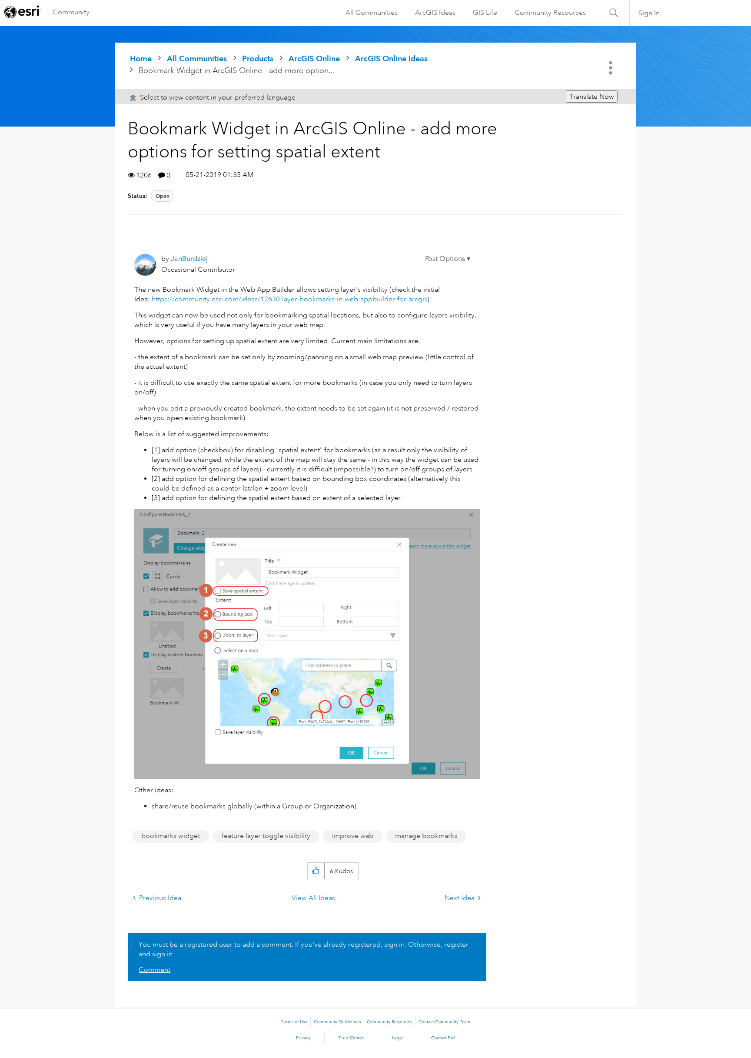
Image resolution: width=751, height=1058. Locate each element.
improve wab (352, 835)
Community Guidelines (337, 1022)
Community (71, 12)
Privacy (303, 1038)
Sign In (649, 13)
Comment (154, 969)
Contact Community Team (444, 1022)
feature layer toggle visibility (266, 835)
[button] (447, 259)
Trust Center (351, 1038)
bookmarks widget (170, 835)
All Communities (372, 12)
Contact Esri (443, 1038)
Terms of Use (294, 1022)
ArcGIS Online (314, 58)
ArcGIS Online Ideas (391, 58)
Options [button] (611, 68)
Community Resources (550, 12)
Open (162, 196)
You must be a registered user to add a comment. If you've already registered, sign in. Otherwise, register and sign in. (304, 949)
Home (141, 58)
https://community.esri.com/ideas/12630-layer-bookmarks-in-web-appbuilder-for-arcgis (289, 299)
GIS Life (485, 12)
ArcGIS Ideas (435, 12)
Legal (397, 1038)
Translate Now (591, 96)
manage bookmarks (426, 835)
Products (257, 58)
